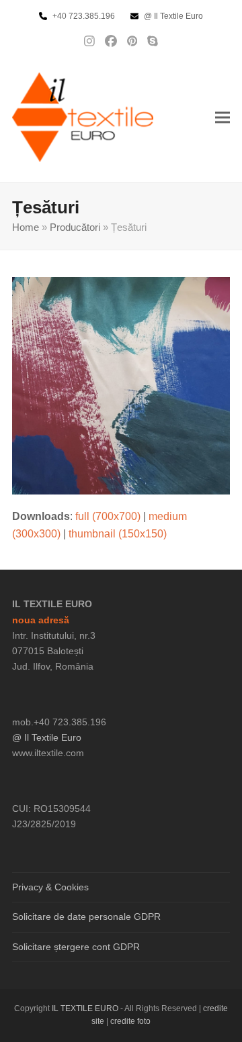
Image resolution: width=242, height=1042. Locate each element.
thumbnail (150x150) (118, 533)
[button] (222, 117)
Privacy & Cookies (50, 887)
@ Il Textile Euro (46, 737)
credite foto (130, 1021)
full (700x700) (107, 516)
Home (25, 227)
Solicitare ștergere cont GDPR (76, 946)
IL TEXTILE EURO (86, 1008)
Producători (75, 227)
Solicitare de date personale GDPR (86, 916)
